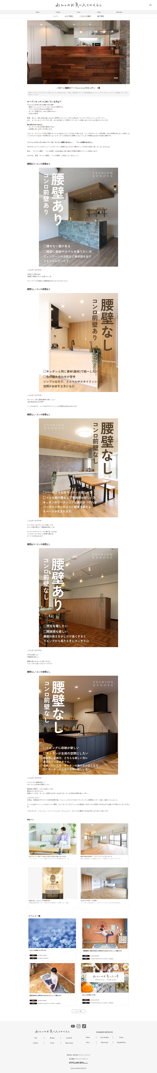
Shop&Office (121, 1042)
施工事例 (100, 16)
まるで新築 (69, 16)
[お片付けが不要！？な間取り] (104, 883)
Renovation (69, 1043)
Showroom (104, 1042)
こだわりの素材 (85, 16)
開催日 (33, 955)
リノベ (55, 16)
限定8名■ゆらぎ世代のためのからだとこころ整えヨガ (45, 995)
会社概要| (72, 1059)
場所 (33, 958)
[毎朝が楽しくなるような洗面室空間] (52, 883)
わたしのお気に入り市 (88, 995)
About (88, 1037)
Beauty (52, 1038)
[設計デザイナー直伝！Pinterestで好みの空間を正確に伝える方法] (52, 839)
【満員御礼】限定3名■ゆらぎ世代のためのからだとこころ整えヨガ (102, 950)
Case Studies (104, 1037)
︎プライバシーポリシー (81, 1059)
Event (52, 1043)
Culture (35, 1043)
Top (35, 1038)
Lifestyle (69, 1038)
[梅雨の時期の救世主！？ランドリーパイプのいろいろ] (104, 839)
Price (88, 1042)
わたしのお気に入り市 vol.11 (38, 950)
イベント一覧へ (78, 1011)
